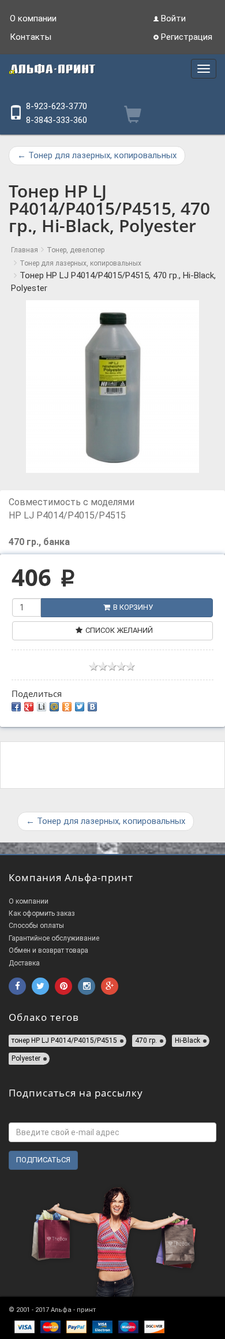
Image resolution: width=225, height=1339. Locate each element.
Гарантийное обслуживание (54, 938)
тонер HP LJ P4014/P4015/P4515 (64, 1040)
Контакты (30, 37)
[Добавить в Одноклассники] (67, 706)
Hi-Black (187, 1040)
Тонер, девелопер (75, 250)
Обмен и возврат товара (48, 950)
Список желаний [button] (119, 630)
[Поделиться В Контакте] (92, 706)
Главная (24, 250)
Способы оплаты (36, 926)
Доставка (24, 963)
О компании (33, 18)
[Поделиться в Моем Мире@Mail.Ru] (54, 706)
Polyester (26, 1058)
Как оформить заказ (42, 913)
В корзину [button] (133, 607)
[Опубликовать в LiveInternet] (41, 706)
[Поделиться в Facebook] (16, 706)
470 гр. (146, 1040)
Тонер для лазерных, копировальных (97, 155)
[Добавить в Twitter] (79, 706)
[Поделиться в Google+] (28, 706)
